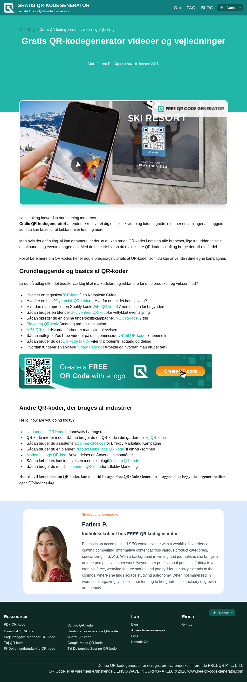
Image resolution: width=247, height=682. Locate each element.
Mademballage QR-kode (48, 455)
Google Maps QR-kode (85, 643)
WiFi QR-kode (104, 307)
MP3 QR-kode (39, 330)
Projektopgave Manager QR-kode (29, 637)
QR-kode (72, 295)
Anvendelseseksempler (149, 630)
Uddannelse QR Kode (45, 432)
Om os (187, 624)
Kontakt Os (139, 642)
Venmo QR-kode (80, 625)
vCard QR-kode (79, 637)
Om (177, 7)
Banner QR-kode (91, 443)
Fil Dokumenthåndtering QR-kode (29, 648)
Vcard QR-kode (91, 347)
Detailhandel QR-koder (82, 466)
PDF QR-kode (14, 624)
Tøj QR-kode (155, 438)
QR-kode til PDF (76, 341)
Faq (191, 7)
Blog (207, 7)
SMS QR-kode (125, 318)
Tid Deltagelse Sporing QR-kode (92, 648)
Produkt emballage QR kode (99, 449)
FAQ (134, 636)
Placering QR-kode (43, 324)
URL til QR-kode (131, 336)
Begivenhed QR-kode (89, 312)
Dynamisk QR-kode (72, 301)
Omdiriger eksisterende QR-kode (93, 631)
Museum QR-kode (123, 461)
